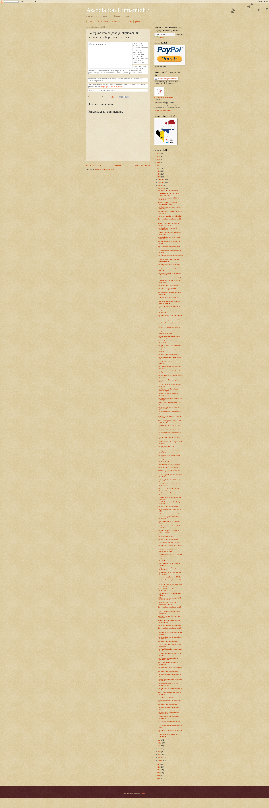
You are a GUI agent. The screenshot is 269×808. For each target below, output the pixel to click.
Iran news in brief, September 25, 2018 (169, 320)
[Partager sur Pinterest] (128, 97)
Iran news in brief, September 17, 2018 (169, 577)
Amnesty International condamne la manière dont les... (168, 224)
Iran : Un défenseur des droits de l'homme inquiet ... (168, 389)
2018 (158, 177)
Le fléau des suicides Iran (165, 697)
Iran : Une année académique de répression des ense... (168, 332)
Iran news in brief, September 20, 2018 (169, 467)
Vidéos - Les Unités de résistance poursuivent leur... (168, 460)
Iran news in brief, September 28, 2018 (169, 216)
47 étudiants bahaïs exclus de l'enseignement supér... (167, 550)
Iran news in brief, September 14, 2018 (169, 625)
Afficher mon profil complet (162, 110)
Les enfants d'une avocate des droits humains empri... (169, 438)
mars (160, 754)
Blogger (143, 793)
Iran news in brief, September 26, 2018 (169, 285)
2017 (158, 764)
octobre (160, 185)
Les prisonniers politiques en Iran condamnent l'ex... (168, 684)
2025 (158, 156)
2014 (158, 773)
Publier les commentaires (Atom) (105, 169)
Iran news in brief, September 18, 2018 (169, 539)
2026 (158, 153)
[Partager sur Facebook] (126, 97)
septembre (161, 188)
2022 (158, 165)
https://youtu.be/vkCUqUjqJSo (111, 87)
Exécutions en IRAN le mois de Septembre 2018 (167, 735)
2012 (158, 778)
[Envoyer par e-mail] (120, 97)
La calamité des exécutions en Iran (168, 542)
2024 (158, 159)
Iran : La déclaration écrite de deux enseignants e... (168, 228)
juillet (160, 743)
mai (159, 749)
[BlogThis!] (122, 97)
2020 (158, 171)
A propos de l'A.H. (118, 21)
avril (159, 752)
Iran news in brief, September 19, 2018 (169, 506)
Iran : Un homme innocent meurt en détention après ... (168, 531)
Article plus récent (93, 165)
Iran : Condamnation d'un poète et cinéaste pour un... (168, 447)
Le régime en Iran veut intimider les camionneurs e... (168, 194)
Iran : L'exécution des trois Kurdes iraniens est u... (168, 712)
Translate (161, 37)
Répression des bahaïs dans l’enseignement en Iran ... (166, 535)
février (160, 757)
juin (159, 746)
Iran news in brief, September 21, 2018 (169, 430)
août (159, 740)
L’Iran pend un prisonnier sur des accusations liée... (168, 298)
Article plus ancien (142, 165)
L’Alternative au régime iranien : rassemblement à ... (167, 289)
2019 (158, 174)
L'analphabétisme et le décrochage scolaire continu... (168, 717)
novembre (161, 182)
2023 (158, 162)
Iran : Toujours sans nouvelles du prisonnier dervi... (168, 658)
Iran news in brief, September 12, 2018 (169, 671)
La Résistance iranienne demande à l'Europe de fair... (169, 307)
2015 (158, 770)
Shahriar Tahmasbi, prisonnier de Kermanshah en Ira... (168, 203)
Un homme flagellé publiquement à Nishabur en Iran (168, 260)
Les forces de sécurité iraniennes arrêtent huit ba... (168, 394)
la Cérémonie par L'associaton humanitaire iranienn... (167, 603)
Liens (130, 21)
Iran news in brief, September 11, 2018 (169, 704)
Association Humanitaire (117, 9)
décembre (161, 179)
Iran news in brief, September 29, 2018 (169, 190)
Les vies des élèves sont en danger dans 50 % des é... (168, 302)
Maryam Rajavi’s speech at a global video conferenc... (169, 471)
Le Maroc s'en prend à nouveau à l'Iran (169, 514)
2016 (158, 767)
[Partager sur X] (124, 97)
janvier (160, 760)
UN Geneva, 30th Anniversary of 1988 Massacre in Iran (169, 598)
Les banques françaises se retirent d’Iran (170, 278)
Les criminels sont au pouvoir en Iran (169, 464)
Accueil (90, 21)
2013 (158, 776)
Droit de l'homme (102, 21)
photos (137, 21)
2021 (158, 168)
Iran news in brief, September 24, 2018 (169, 354)
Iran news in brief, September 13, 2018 (169, 641)
